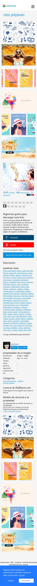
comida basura (8, 291)
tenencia (27, 328)
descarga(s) (25, 193)
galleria (23, 347)
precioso (6, 323)
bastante (16, 280)
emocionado (8, 298)
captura (13, 284)
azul (4, 280)
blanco (5, 282)
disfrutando (7, 296)
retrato (6, 325)
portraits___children (16, 381)
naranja (28, 314)
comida (26, 289)
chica (23, 287)
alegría (18, 275)
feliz (11, 303)
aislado (12, 275)
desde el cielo (8, 293)
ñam (29, 330)
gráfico (28, 303)
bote (18, 282)
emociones (17, 298)
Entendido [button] (26, 580)
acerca (25, 565)
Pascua (6, 273)
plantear (29, 319)
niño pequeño (21, 316)
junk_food (6, 381)
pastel (17, 319)
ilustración (24, 305)
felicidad (6, 303)
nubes (5, 319)
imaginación (7, 307)
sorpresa (6, 328)
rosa (15, 325)
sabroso (20, 325)
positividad (24, 321)
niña (4, 316)
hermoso (10, 305)
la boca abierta (23, 312)
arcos (8, 278)
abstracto (13, 273)
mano (15, 314)
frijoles (22, 303)
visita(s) (12, 193)
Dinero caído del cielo (25, 271)
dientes (17, 293)
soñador (14, 328)
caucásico (6, 287)
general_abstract (8, 383)
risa (10, 325)
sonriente (28, 325)
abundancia (22, 273)
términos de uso (14, 411)
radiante (22, 323)
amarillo (25, 275)
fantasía (24, 300)
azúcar (9, 280)
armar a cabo (16, 278)
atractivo (29, 278)
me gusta (6, 195)
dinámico (24, 293)
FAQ (5, 411)
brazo (23, 282)
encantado (27, 298)
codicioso (12, 289)
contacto (18, 562)
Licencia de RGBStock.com (17, 387)
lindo (5, 314)
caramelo (24, 284)
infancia (24, 307)
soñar (20, 328)
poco (5, 321)
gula (4, 305)
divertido (24, 296)
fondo (16, 303)
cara (18, 284)
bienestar (24, 280)
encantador (7, 300)
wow (25, 330)
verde (15, 330)
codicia (5, 289)
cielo (27, 287)
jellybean (19, 309)
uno (4, 330)
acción (29, 273)
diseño (30, 293)
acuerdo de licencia (29, 562)
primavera (14, 323)
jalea (13, 309)
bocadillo (12, 282)
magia (10, 314)
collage (19, 289)
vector (9, 330)
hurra (17, 305)
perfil (14, 347)
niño (9, 316)
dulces (30, 296)
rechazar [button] (11, 580)
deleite (28, 291)
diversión (16, 296)
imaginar (16, 307)
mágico (21, 314)
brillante (30, 282)
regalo (29, 323)
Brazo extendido (9, 271)
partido (11, 319)
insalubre (6, 309)
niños (30, 316)
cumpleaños (20, 291)
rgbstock (11, 6)
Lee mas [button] (21, 575)
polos (10, 321)
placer (23, 319)
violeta (20, 330)
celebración (15, 287)
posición (16, 321)
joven (5, 312)
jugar (15, 312)
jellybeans (27, 309)
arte (23, 278)
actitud (5, 275)
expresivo (16, 300)
